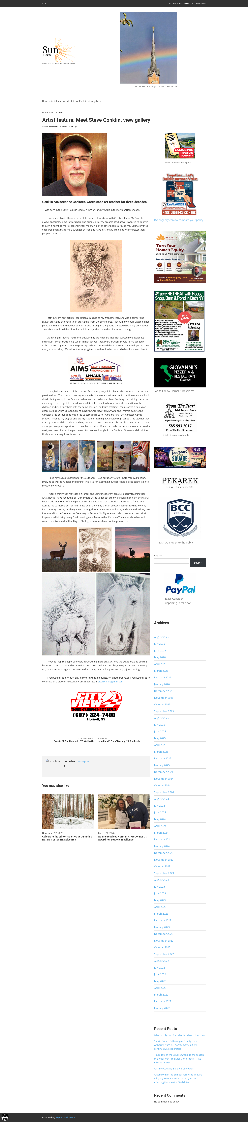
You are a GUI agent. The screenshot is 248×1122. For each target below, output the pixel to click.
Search (158, 556)
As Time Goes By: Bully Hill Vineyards (174, 1068)
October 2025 (162, 704)
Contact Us (188, 3)
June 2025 (160, 731)
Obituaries (177, 3)
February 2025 (162, 758)
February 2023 (162, 920)
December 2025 (163, 691)
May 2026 (160, 657)
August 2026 (161, 637)
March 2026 (161, 670)
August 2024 (161, 799)
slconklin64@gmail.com (110, 681)
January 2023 (162, 927)
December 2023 (163, 853)
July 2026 (159, 643)
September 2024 (164, 792)
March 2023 (161, 913)
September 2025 (164, 711)
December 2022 (163, 934)
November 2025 (163, 697)
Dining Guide (200, 3)
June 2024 (160, 812)
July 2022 (159, 967)
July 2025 (159, 724)
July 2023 (159, 886)
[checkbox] (5, 1117)
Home (168, 3)
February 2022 (162, 1001)
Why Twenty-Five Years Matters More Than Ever (179, 1035)
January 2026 (162, 684)
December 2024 (163, 772)
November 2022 (163, 940)
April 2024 (160, 826)
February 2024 (162, 839)
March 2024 (161, 832)
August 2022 (161, 961)
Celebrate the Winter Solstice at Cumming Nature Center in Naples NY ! (67, 838)
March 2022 (161, 994)
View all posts (83, 762)
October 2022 (162, 947)
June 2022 (160, 974)
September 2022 (164, 954)
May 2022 (160, 981)
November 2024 (163, 778)
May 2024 (160, 819)
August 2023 (161, 880)
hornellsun (54, 127)
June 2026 (160, 650)
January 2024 (162, 846)
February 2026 (162, 677)
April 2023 (160, 907)
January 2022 (162, 1008)
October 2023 (162, 866)
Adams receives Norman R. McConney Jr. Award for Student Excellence (122, 838)
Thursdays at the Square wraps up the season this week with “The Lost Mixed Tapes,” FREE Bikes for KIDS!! (179, 1058)
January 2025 (162, 765)
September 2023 (164, 873)
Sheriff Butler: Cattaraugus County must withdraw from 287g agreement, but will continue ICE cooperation (175, 1044)
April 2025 (160, 745)
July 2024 (159, 805)
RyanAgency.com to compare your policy (178, 220)
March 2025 (161, 751)
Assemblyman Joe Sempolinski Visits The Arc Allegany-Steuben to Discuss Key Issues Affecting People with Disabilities (178, 1078)
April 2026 (160, 664)
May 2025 (160, 738)
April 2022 (160, 988)
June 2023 (160, 893)
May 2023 (160, 900)
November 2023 (163, 859)
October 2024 (162, 785)
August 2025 (161, 718)
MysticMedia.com (65, 1117)
